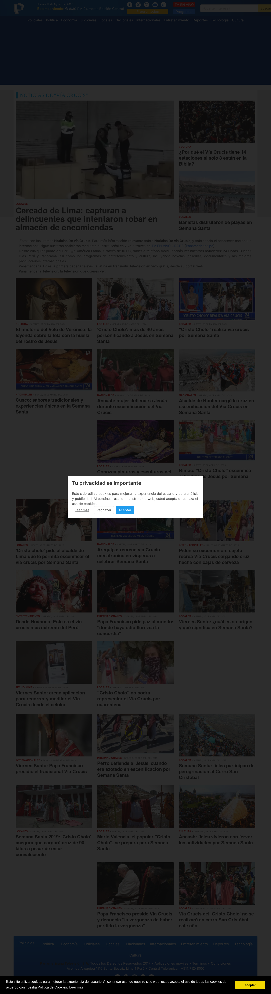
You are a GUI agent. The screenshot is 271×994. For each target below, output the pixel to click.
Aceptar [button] (250, 985)
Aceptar (125, 510)
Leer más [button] (76, 987)
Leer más (82, 510)
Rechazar (104, 510)
